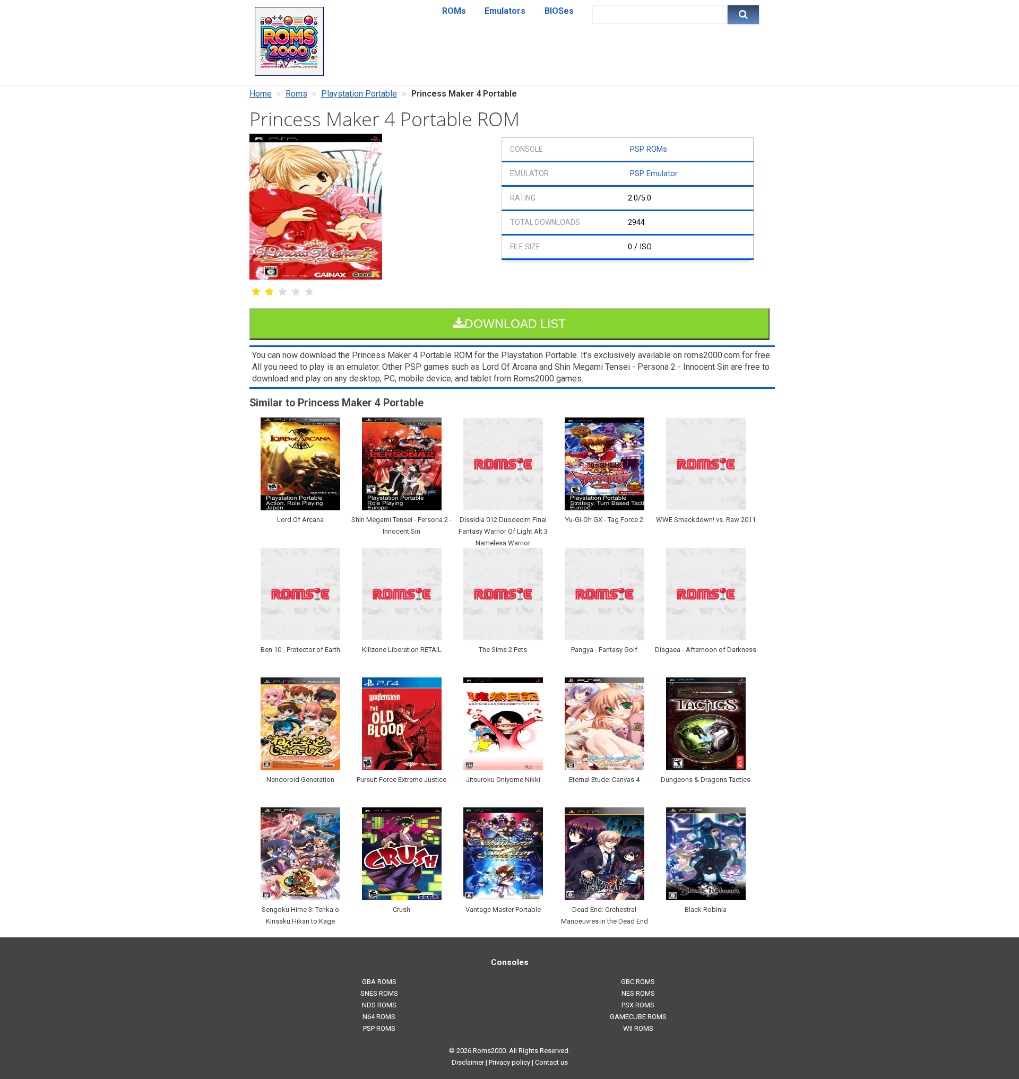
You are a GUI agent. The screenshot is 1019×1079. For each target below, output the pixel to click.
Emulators (505, 11)
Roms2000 (489, 1051)
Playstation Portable (359, 94)
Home (260, 94)
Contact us (551, 1062)
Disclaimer (468, 1062)
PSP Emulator (654, 173)
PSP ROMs (648, 149)
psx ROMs (637, 1005)
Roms (296, 94)
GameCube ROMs (638, 1017)
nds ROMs (379, 1005)
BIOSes (559, 11)
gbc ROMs (638, 982)
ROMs (454, 11)
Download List (515, 323)
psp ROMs (379, 1028)
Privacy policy (509, 1062)
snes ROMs (379, 993)
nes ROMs (638, 993)
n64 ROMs (378, 1017)
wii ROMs (638, 1028)
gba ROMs (379, 982)
